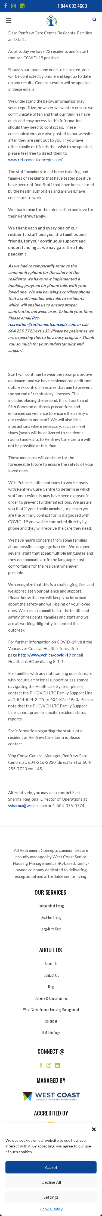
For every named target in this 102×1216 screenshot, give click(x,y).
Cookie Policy (51, 1209)
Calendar (51, 1021)
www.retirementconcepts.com (34, 159)
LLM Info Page (51, 1032)
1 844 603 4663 (72, 5)
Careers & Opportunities (51, 998)
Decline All (51, 1182)
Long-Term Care (51, 929)
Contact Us (51, 975)
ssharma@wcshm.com (27, 805)
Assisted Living (51, 917)
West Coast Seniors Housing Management (51, 1009)
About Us (51, 963)
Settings (51, 1197)
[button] (94, 1129)
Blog (51, 986)
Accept (51, 1167)
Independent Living (51, 905)
